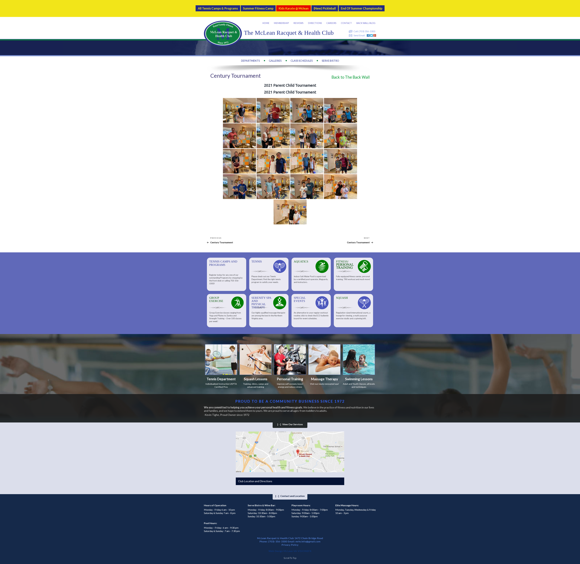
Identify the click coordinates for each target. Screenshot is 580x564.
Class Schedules (302, 60)
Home (265, 23)
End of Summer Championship (361, 8)
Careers (331, 23)
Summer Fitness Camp (258, 8)
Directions (315, 23)
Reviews (298, 23)
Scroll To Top (290, 557)
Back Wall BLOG (365, 23)
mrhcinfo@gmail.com (308, 541)
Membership (281, 23)
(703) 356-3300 (367, 31)
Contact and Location (290, 495)
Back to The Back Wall (351, 77)
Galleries (275, 60)
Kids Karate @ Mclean (294, 8)
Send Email (359, 35)
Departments (250, 60)
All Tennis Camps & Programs (218, 8)
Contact (346, 23)
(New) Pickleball (325, 8)
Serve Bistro (330, 60)
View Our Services (290, 424)
